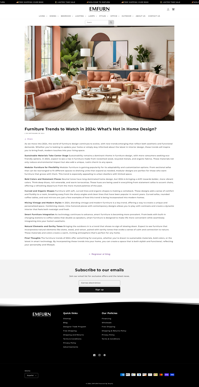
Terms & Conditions (72, 339)
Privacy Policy (69, 343)
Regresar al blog (101, 254)
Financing (106, 319)
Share (30, 139)
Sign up (99, 290)
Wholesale (107, 323)
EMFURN (95, 383)
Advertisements (70, 347)
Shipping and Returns (73, 335)
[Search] (111, 22)
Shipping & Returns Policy (114, 331)
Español (30, 375)
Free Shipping (70, 331)
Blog (65, 323)
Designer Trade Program (74, 327)
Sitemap (67, 319)
